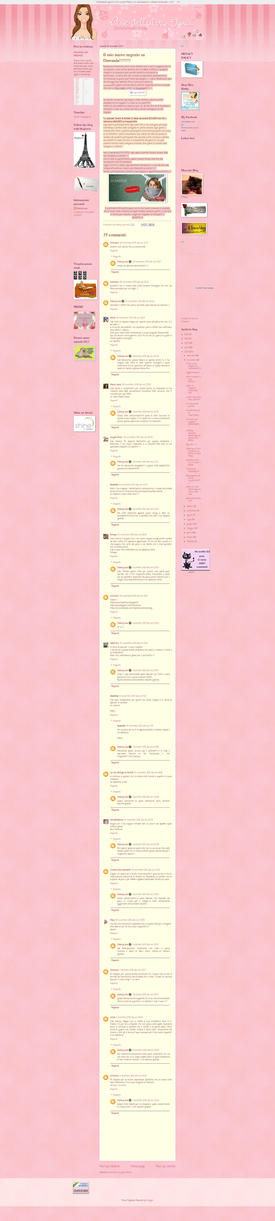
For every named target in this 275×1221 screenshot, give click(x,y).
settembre (192, 510)
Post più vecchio (165, 1166)
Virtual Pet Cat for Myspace (189, 320)
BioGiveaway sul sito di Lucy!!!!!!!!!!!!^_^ (193, 479)
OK (178, 2)
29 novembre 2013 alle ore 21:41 (134, 242)
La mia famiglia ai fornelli (121, 772)
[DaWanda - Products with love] (137, 92)
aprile (189, 532)
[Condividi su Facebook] (150, 224)
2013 (186, 352)
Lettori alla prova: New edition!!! (193, 398)
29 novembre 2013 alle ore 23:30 (136, 384)
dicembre (191, 355)
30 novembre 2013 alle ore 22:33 (138, 819)
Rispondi (113, 250)
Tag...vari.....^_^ (192, 444)
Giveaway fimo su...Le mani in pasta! (193, 462)
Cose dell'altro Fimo (188, 122)
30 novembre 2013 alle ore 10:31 (134, 643)
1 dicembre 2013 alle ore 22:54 (145, 623)
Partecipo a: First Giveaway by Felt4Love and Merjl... (193, 452)
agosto (190, 515)
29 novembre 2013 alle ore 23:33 (138, 437)
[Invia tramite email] (142, 224)
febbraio (191, 541)
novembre (191, 360)
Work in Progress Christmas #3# (191, 389)
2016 (186, 338)
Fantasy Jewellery (118, 1085)
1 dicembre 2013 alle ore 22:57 (145, 670)
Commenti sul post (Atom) (120, 1172)
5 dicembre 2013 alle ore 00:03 (129, 1017)
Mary (112, 920)
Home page (138, 1166)
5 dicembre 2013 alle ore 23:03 (145, 1050)
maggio (190, 528)
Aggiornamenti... (193, 372)
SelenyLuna (122, 261)
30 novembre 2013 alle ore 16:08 (148, 772)
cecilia (112, 1017)
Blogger (150, 1200)
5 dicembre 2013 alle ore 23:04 (145, 1100)
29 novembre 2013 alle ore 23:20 (139, 301)
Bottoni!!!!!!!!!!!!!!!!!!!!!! (193, 500)
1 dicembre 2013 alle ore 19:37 (133, 970)
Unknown (114, 242)
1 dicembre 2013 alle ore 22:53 (145, 567)
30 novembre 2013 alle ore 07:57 (133, 484)
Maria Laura (115, 384)
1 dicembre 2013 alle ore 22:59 (145, 844)
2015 (186, 343)
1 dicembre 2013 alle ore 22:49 (145, 356)
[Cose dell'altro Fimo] (182, 124)
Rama (112, 317)
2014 (186, 347)
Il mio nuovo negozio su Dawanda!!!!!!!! (193, 366)
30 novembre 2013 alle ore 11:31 (139, 725)
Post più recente (109, 1166)
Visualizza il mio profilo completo (84, 214)
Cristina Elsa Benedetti (120, 870)
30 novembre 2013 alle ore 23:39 (130, 920)
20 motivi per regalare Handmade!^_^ (193, 423)
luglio (189, 519)
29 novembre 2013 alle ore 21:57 (146, 261)
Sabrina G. (114, 643)
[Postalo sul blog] (145, 224)
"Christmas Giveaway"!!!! (192, 470)
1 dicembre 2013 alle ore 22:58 (145, 747)
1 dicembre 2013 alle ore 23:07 (145, 994)
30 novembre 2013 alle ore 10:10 (133, 596)
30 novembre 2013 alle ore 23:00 (145, 870)
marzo (190, 537)
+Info (171, 2)
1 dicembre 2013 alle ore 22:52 (145, 509)
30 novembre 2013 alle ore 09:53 (132, 534)
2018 (186, 334)
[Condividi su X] (147, 224)
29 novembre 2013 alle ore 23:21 (130, 317)
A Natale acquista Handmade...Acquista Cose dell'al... (193, 435)
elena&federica (116, 819)
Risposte (116, 256)
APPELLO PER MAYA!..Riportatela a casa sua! (193, 491)
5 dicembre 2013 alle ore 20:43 (133, 1075)
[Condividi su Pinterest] (153, 224)
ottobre (190, 506)
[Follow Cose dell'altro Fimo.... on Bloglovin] (84, 167)
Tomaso (113, 534)
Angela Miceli (116, 437)
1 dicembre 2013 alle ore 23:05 (145, 944)
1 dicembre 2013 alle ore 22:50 (145, 411)
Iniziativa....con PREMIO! (81, 54)
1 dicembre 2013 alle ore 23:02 (145, 894)
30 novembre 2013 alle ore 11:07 (132, 696)
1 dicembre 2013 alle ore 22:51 (145, 461)
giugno (190, 524)
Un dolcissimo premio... (192, 405)
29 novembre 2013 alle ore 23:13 (134, 282)
